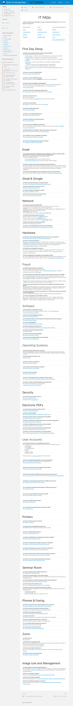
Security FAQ (35, 399)
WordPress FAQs (28, 331)
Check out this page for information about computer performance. (39, 379)
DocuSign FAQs (27, 414)
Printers (5, 48)
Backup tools (27, 357)
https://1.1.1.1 (27, 207)
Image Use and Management (10, 55)
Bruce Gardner (7, 13)
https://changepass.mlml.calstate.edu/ (32, 462)
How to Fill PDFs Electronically (31, 410)
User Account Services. (29, 475)
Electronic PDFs (7, 46)
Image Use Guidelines (37, 670)
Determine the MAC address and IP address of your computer (38, 227)
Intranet (51, 85)
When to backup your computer (31, 368)
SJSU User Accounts (29, 488)
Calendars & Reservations (35, 585)
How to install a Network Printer (31, 533)
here (60, 167)
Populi (39, 27)
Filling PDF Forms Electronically (31, 338)
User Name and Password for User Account (34, 482)
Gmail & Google (7, 39)
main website (53, 79)
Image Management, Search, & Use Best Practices (40, 674)
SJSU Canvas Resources (30, 327)
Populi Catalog (45, 131)
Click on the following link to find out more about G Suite (37, 184)
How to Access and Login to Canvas (46, 327)
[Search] (31, 2)
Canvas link (31, 97)
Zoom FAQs (27, 639)
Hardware (6, 42)
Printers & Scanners (28, 522)
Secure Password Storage (30, 320)
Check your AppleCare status (31, 316)
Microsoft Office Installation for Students (33, 137)
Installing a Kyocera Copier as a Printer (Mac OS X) (36, 549)
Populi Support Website (29, 109)
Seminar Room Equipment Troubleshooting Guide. (35, 581)
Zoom (5, 53)
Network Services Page (35, 223)
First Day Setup (7, 35)
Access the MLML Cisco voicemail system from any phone (37, 606)
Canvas (27, 66)
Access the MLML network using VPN (33, 495)
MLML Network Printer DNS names (32, 538)
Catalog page (48, 249)
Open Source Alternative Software (31, 312)
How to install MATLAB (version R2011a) (33, 323)
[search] (36, 2)
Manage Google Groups (29, 502)
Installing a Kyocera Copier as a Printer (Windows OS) (36, 544)
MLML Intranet (28, 56)
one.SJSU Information (29, 120)
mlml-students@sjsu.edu (31, 159)
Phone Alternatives (32, 613)
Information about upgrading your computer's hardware (37, 238)
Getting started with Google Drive (32, 187)
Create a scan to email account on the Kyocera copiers (37, 555)
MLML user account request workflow (33, 468)
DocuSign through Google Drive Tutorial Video (35, 429)
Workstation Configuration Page (56, 257)
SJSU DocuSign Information (47, 433)
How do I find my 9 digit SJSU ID (32, 115)
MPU (33, 649)
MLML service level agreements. (56, 475)
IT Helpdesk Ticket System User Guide (33, 142)
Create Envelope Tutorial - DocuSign (32, 418)
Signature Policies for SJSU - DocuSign (33, 425)
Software (40, 29)
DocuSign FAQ (31, 433)
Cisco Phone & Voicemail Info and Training (34, 628)
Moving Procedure (28, 508)
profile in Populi (30, 276)
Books (61, 2)
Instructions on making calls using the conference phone (37, 609)
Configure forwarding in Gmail (31, 191)
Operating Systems (42, 32)
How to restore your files (30, 373)
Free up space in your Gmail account (32, 195)
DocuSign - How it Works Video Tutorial (41, 414)
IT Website (27, 59)
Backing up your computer (30, 363)
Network (6, 40)
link (30, 621)
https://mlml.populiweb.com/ (49, 270)
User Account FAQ (36, 455)
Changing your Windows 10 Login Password (34, 383)
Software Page (55, 311)
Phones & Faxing (7, 51)
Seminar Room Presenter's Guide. (32, 573)
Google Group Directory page (55, 173)
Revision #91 (7, 9)
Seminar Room (7, 49)
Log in (68, 2)
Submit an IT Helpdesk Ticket (31, 242)
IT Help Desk (28, 62)
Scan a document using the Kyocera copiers (34, 560)
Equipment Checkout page (31, 246)
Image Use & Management (59, 39)
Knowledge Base (29, 57)
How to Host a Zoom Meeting (37, 645)
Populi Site (26, 104)
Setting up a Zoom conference (31, 654)
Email (5, 37)
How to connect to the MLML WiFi (32, 73)
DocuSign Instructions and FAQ (31, 335)
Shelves (54, 2)
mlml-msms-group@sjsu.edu (32, 160)
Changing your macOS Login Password (32, 385)
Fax (29, 617)
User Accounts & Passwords (59, 27)
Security (6, 44)
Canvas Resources (37, 98)
